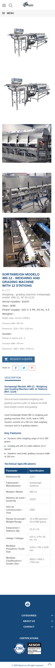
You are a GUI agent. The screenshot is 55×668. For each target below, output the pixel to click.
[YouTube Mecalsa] (28, 604)
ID (3, 290)
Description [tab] (13, 377)
